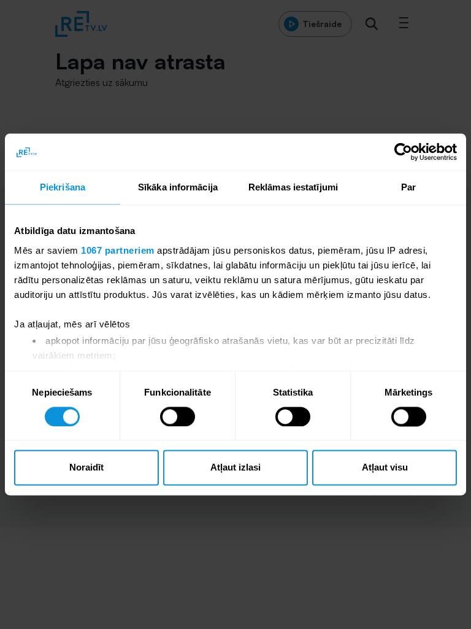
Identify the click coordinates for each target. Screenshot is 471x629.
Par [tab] (408, 187)
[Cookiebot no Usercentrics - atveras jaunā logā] (403, 152)
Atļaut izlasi (235, 468)
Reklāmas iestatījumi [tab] (293, 187)
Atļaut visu (385, 468)
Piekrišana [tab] (62, 187)
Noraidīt (86, 468)
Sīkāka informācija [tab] (178, 187)
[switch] (177, 416)
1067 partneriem (118, 250)
